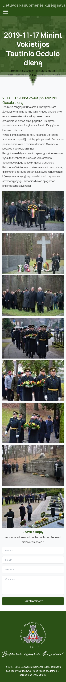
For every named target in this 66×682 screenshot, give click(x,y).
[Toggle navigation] (5, 11)
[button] (33, 211)
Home (14, 70)
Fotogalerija (30, 70)
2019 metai (48, 70)
